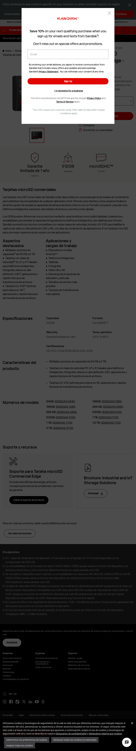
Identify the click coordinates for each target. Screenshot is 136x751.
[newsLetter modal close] (109, 13)
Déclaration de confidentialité (71, 733)
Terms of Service (65, 101)
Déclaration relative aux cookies (105, 733)
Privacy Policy (94, 98)
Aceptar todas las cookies (19, 745)
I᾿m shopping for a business (68, 90)
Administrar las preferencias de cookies (26, 739)
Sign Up (68, 81)
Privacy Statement (48, 71)
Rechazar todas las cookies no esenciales (74, 739)
